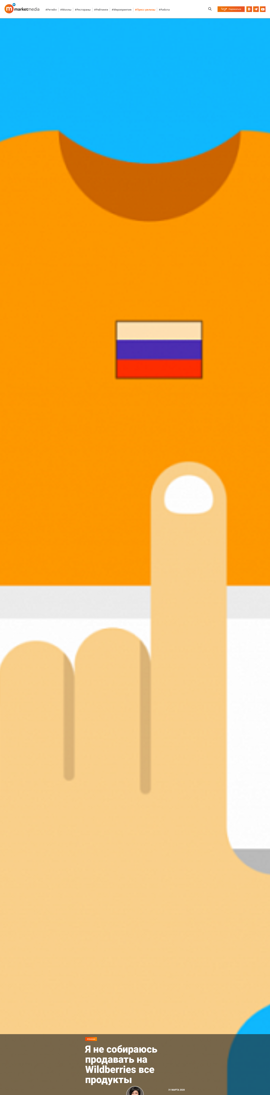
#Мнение (91, 1039)
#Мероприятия (121, 9)
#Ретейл (51, 9)
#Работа (164, 9)
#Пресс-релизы (145, 9)
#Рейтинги (101, 9)
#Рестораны (83, 9)
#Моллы (65, 9)
